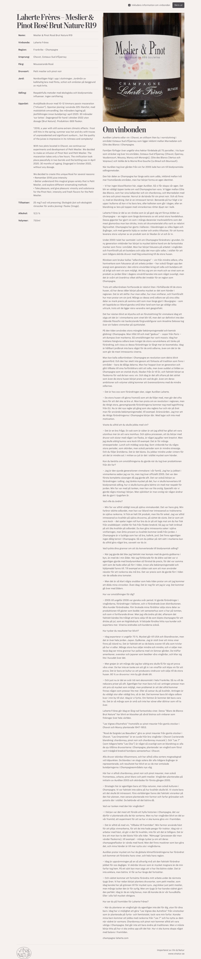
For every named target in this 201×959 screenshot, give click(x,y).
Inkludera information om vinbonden (151, 5)
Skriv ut (178, 5)
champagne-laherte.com (115, 938)
